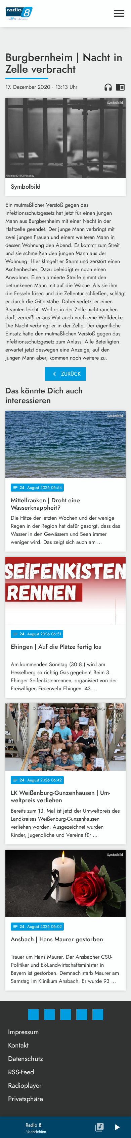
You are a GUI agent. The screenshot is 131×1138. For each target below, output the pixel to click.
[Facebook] (33, 1014)
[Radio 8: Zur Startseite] (57, 13)
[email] (97, 1014)
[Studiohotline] (81, 1014)
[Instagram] (49, 1014)
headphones (108, 87)
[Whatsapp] (65, 1014)
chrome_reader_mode (120, 87)
